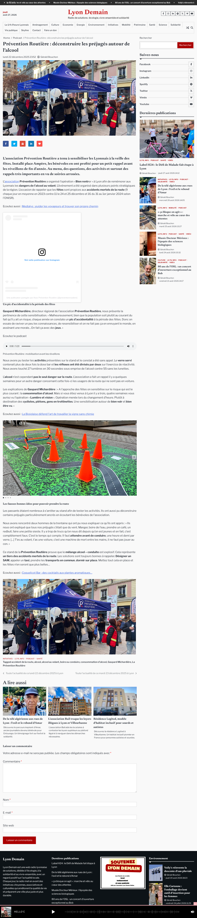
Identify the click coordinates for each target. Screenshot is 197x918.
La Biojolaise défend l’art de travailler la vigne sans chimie (58, 414)
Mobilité (126, 24)
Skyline (25, 30)
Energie (81, 24)
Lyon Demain (88, 12)
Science (163, 24)
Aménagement (40, 24)
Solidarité (176, 24)
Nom (7, 799)
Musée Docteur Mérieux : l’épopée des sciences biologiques (173, 241)
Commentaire (12, 761)
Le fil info (19, 659)
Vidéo (170, 160)
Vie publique (11, 30)
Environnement (96, 24)
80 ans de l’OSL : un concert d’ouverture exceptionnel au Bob (85, 2)
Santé (152, 24)
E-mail (8, 812)
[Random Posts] (187, 27)
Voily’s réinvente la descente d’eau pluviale (140, 2)
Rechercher (146, 38)
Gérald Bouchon (49, 57)
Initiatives (113, 24)
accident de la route (22, 661)
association (12, 181)
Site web (8, 825)
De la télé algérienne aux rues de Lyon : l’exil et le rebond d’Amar (175, 189)
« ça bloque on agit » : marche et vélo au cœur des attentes (174, 215)
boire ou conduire (70, 661)
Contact (36, 30)
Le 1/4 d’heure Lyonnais (17, 24)
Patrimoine (140, 24)
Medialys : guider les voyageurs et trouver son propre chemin (60, 206)
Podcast (30, 659)
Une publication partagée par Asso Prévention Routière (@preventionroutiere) (41, 298)
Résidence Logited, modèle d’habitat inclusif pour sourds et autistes (113, 723)
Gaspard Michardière (119, 661)
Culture (55, 24)
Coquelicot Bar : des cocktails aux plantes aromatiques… (57, 572)
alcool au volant (50, 661)
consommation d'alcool (94, 661)
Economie (68, 24)
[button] (134, 457)
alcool (37, 661)
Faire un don (50, 30)
